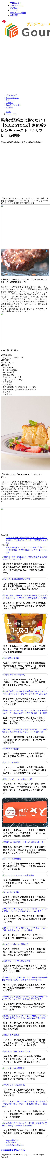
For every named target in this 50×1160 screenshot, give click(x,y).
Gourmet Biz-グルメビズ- (13, 1150)
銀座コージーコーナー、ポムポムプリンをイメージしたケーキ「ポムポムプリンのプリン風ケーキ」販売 (24, 720)
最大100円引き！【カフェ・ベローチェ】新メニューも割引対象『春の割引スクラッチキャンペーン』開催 (27, 549)
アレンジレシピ (16, 5)
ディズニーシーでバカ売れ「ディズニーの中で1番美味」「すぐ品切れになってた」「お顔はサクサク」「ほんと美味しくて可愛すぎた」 (24, 788)
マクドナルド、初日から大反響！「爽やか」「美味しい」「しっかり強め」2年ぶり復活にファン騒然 (24, 1092)
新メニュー (15, 8)
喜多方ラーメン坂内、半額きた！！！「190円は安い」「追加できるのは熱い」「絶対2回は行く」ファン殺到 (24, 968)
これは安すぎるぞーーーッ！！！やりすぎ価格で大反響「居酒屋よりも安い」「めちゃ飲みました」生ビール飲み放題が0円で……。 (24, 586)
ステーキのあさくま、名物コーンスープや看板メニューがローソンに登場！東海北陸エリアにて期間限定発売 (24, 649)
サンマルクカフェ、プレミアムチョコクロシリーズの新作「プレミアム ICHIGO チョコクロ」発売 (24, 919)
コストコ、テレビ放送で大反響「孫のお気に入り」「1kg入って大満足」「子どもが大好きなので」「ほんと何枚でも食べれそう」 (24, 770)
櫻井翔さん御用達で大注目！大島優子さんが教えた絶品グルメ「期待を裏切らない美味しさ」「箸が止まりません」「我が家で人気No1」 (24, 568)
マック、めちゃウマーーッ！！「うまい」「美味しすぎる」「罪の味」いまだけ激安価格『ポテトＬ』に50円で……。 (24, 682)
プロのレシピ (15, 3)
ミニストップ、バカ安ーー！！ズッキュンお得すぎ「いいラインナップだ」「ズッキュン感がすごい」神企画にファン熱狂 (24, 1076)
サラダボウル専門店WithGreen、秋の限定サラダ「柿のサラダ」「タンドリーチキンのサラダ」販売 (24, 1007)
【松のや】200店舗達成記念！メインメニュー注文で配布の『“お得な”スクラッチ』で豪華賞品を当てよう (27, 540)
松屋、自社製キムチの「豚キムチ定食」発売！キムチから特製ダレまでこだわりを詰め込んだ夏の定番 (24, 1026)
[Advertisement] (25, 67)
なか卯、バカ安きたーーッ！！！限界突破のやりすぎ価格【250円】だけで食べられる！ (24, 754)
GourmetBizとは (12, 1140)
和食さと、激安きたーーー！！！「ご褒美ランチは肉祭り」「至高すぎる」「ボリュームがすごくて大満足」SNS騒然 (24, 833)
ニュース (14, 10)
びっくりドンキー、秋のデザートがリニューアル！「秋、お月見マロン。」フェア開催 (24, 936)
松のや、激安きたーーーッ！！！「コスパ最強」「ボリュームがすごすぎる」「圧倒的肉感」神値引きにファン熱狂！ (24, 952)
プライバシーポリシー (15, 1145)
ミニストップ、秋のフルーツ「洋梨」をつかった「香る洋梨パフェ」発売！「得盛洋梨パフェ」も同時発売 (24, 1114)
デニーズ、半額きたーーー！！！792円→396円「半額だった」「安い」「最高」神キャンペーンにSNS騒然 (24, 866)
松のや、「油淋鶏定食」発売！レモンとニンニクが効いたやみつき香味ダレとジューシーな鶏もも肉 (24, 740)
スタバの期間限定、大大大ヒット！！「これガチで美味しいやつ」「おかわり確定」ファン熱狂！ (24, 883)
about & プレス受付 (18, 13)
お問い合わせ (11, 1142)
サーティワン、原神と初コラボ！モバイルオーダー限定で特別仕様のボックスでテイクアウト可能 (24, 988)
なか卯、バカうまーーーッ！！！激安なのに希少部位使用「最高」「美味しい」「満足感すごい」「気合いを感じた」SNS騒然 (24, 666)
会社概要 (14, 15)
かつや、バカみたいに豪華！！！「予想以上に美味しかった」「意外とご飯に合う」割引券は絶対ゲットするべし (24, 900)
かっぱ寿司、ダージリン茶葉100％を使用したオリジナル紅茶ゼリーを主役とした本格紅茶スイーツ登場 (24, 606)
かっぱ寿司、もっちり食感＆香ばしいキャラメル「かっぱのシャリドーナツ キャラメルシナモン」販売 (24, 701)
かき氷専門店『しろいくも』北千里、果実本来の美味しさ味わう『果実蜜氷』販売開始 (24, 1131)
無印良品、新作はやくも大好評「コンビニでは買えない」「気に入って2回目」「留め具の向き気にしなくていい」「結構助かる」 (24, 850)
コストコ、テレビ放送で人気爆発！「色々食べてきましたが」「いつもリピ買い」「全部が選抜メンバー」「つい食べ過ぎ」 (24, 1042)
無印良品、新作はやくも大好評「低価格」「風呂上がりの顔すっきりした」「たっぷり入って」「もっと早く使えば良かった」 (24, 1059)
